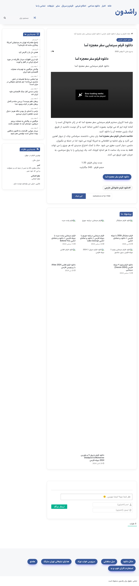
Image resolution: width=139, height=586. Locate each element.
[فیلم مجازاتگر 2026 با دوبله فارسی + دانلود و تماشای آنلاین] (120, 226)
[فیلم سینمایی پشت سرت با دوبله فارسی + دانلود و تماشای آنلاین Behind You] (63, 226)
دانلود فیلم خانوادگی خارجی (117, 188)
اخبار (104, 6)
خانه (109, 6)
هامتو (32, 561)
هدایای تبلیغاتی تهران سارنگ (56, 561)
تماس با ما (40, 6)
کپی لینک (78, 196)
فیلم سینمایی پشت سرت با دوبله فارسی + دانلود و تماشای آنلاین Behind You (63, 238)
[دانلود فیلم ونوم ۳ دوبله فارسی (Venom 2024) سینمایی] (120, 255)
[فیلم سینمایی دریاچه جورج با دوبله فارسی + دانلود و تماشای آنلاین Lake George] (92, 226)
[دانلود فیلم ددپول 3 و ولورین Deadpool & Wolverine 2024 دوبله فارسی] (92, 350)
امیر (38, 165)
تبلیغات (50, 6)
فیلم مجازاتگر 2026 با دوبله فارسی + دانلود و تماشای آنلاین (122, 238)
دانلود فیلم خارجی (108, 34)
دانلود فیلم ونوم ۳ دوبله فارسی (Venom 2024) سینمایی (123, 267)
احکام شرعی (80, 6)
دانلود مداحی (94, 6)
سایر (58, 6)
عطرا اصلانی (35, 176)
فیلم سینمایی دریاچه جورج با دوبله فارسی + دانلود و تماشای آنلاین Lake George (92, 238)
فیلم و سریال (67, 6)
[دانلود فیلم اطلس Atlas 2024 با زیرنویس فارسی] (63, 255)
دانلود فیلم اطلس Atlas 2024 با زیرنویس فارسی (63, 266)
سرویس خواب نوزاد (86, 561)
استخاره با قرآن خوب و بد (121, 568)
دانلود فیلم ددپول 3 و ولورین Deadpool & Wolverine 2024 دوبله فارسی (92, 458)
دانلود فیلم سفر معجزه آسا (117, 176)
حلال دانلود (128, 561)
